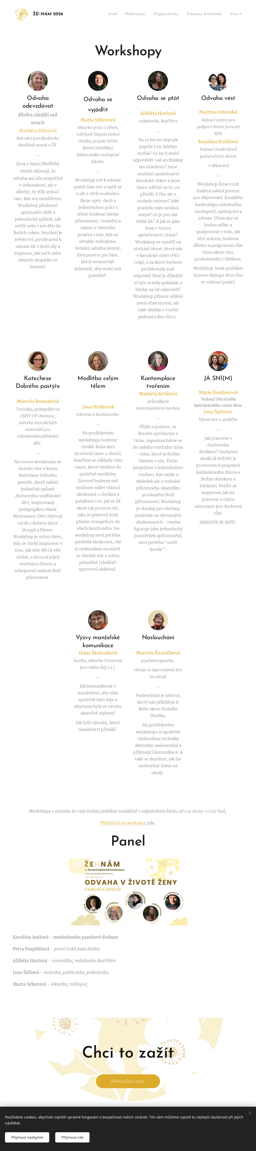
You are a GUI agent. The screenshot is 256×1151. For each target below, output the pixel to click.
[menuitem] (114, 14)
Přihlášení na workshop (123, 823)
